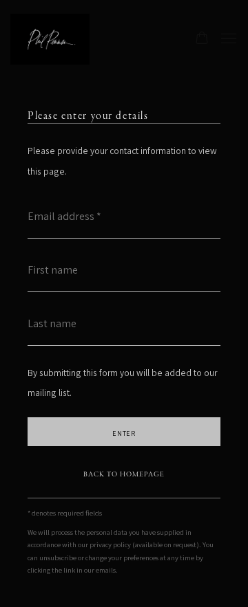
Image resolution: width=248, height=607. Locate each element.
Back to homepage (124, 474)
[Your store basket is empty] (202, 39)
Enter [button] (124, 433)
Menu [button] (227, 39)
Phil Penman (65, 39)
